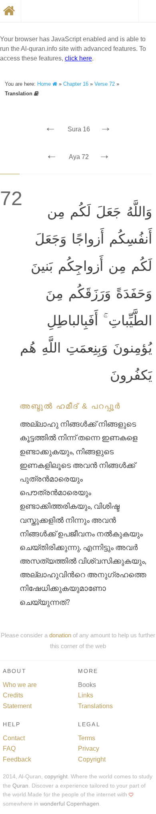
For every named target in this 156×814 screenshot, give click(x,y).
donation (60, 635)
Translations (95, 706)
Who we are (20, 684)
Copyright (92, 759)
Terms (86, 738)
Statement (17, 706)
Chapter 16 (75, 84)
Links (85, 695)
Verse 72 (104, 84)
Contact (14, 738)
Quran (20, 786)
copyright (56, 777)
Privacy (88, 748)
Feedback (17, 759)
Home (44, 84)
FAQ (9, 748)
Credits (13, 695)
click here (78, 58)
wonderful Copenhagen (69, 804)
